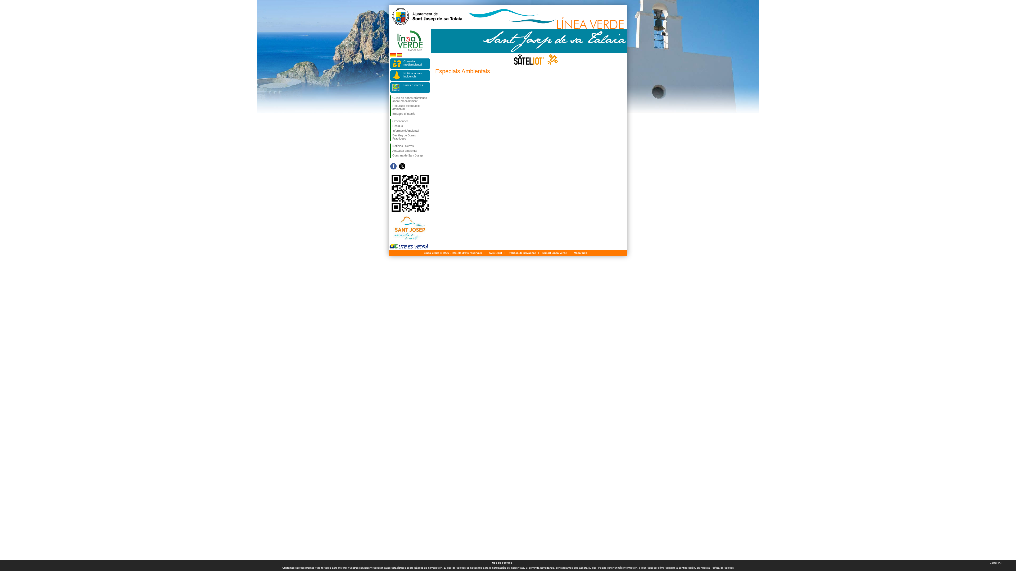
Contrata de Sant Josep (407, 155)
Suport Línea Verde (554, 252)
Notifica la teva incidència (412, 75)
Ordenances (400, 121)
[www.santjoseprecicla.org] (409, 241)
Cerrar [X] (995, 562)
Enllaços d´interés (403, 113)
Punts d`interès (413, 85)
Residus (397, 125)
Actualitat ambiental (404, 150)
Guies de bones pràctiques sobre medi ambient (409, 99)
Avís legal (495, 252)
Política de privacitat (522, 252)
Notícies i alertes (403, 146)
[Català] (393, 55)
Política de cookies (722, 567)
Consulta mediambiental (412, 63)
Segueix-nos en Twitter (402, 166)
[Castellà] (399, 55)
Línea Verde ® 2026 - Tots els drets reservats (453, 252)
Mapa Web (580, 252)
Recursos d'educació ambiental (406, 107)
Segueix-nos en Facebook (393, 166)
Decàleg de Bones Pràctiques (404, 137)
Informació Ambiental (405, 130)
